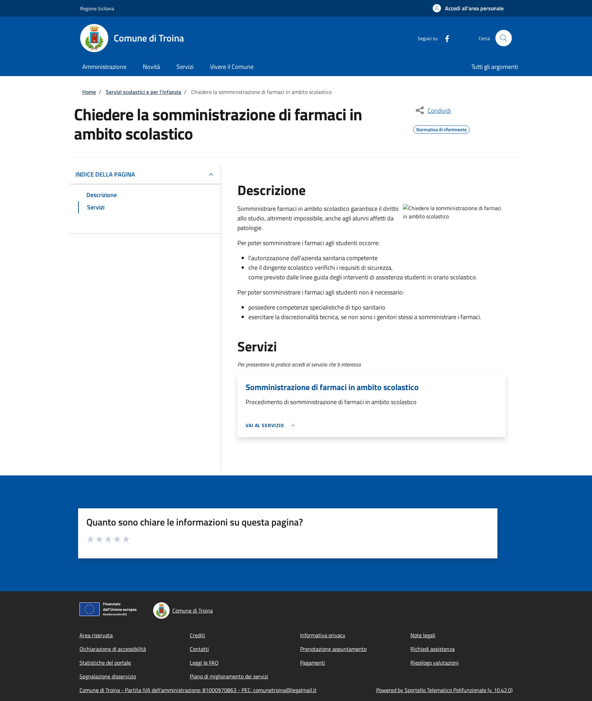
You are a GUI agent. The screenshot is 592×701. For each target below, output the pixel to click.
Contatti (199, 649)
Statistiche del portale (105, 662)
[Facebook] (444, 38)
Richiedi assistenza (432, 649)
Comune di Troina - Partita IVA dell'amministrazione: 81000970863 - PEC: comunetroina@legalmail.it (198, 690)
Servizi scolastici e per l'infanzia (143, 92)
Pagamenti (312, 662)
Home (89, 92)
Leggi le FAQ (204, 662)
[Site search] (503, 38)
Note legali (422, 635)
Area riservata (96, 635)
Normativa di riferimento (441, 128)
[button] (468, 8)
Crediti (197, 635)
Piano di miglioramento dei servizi (229, 676)
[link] (272, 425)
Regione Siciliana (97, 8)
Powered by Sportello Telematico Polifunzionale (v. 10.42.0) (444, 690)
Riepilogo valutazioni (434, 662)
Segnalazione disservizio (107, 676)
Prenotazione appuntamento (333, 649)
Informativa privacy (322, 635)
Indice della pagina (105, 174)
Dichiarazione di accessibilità (112, 649)
